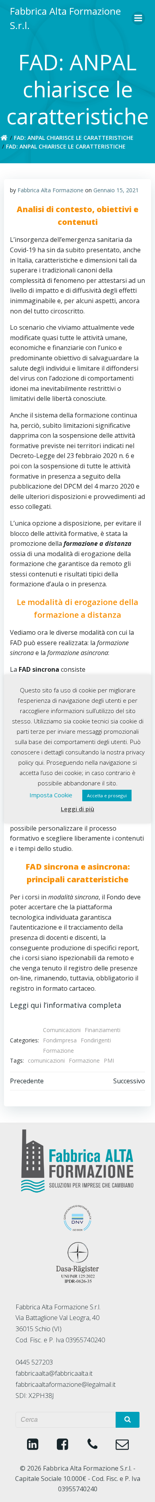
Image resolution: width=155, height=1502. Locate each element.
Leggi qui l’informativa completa (65, 1005)
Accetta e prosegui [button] (107, 795)
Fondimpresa (60, 1040)
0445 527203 (34, 1362)
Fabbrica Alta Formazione (50, 190)
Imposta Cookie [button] (50, 795)
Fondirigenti (96, 1040)
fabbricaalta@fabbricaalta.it (54, 1373)
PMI (109, 1060)
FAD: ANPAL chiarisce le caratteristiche (74, 137)
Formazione (58, 1050)
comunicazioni (46, 1060)
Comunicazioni (62, 1030)
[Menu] (138, 18)
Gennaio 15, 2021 (116, 190)
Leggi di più (77, 809)
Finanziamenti (102, 1030)
